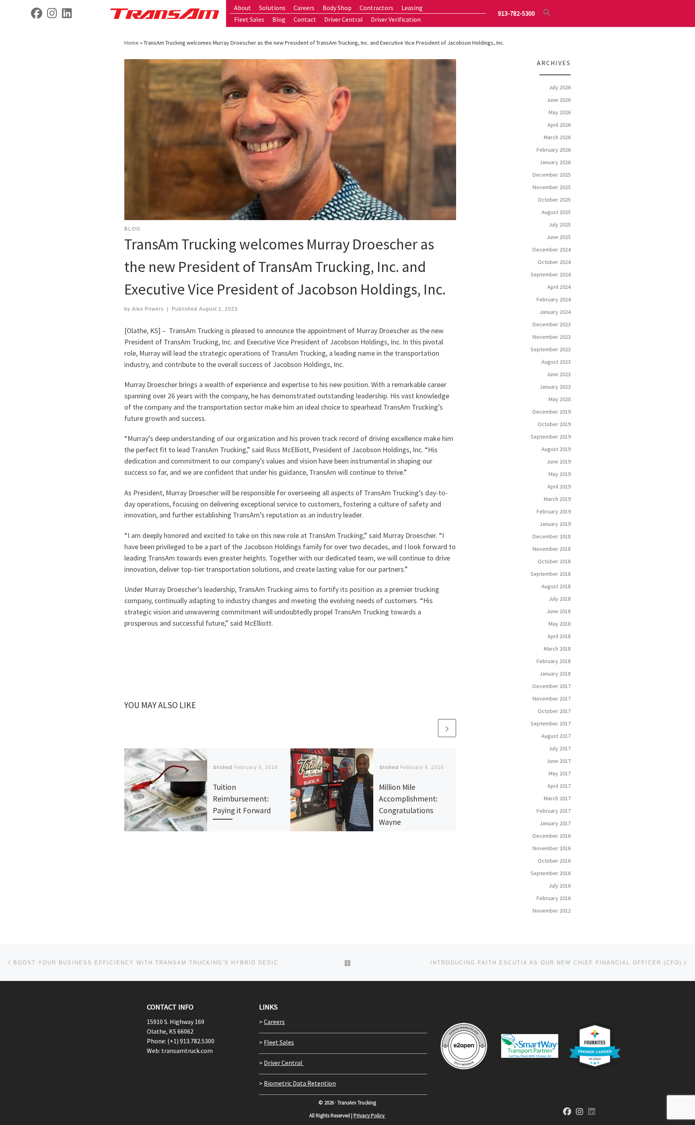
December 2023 (552, 324)
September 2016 (551, 873)
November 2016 (552, 848)
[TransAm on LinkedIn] (67, 15)
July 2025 (560, 224)
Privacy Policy (370, 1115)
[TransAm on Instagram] (579, 1112)
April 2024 (559, 287)
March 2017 (557, 798)
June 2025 (559, 237)
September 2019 (551, 436)
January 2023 (555, 386)
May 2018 (560, 623)
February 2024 (554, 299)
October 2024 (554, 262)
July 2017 (560, 748)
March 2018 (557, 648)
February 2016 (554, 898)
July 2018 (560, 598)
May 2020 (560, 399)
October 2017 (554, 711)
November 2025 (552, 187)
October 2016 (554, 860)
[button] (547, 12)
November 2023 (552, 336)
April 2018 (559, 636)
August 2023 (556, 361)
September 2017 (551, 723)
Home (131, 42)
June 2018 (559, 611)
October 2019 (554, 424)
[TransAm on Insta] (52, 15)
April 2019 (559, 486)
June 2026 (559, 99)
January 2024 (555, 311)
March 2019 (557, 499)
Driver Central (284, 1063)
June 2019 (559, 461)
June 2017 (559, 760)
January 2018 (555, 673)
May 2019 (560, 474)
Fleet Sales (279, 1042)
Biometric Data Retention (300, 1083)
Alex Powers (148, 309)
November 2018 (552, 548)
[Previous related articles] (428, 728)
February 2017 (554, 810)
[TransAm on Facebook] (36, 15)
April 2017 (559, 785)
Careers (274, 1022)
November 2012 (552, 910)
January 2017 (555, 823)
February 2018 (554, 661)
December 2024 (552, 249)
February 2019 (554, 511)
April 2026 (559, 124)
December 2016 (552, 835)
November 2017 (552, 698)
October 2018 (554, 561)
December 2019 (552, 411)
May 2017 (560, 773)
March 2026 (557, 137)
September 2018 (551, 573)
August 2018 (556, 586)
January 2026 (555, 162)
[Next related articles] (447, 728)
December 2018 (552, 536)
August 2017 (556, 736)
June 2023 (559, 374)
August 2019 (556, 449)
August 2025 (556, 212)
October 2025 (554, 199)
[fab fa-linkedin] (591, 1112)
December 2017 (552, 686)
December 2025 (552, 174)
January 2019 (555, 523)
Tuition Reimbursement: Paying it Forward (242, 798)
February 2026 (554, 149)
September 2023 (551, 349)
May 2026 (560, 112)
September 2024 (551, 274)
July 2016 (560, 885)
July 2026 (560, 87)
